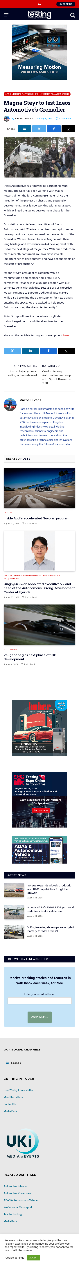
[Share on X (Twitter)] (39, 128)
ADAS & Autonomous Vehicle (21, 1200)
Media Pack (10, 1111)
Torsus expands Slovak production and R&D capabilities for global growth (50, 889)
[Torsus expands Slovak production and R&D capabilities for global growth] (14, 890)
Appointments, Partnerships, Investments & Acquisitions (37, 94)
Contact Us (10, 1104)
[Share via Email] (68, 128)
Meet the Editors (13, 1097)
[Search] (72, 15)
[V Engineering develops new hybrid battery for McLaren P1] (14, 932)
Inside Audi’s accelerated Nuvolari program (36, 518)
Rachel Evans (24, 118)
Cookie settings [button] (15, 1257)
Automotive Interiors (16, 1186)
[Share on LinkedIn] (24, 128)
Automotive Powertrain (17, 1193)
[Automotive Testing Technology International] (39, 15)
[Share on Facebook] (54, 128)
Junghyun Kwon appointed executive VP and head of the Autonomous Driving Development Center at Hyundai (39, 588)
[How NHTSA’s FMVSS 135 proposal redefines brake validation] (14, 912)
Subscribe (66, 4)
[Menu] (6, 15)
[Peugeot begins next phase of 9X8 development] (39, 624)
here (66, 335)
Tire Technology (13, 1214)
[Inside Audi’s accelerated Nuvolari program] (39, 488)
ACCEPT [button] (33, 1257)
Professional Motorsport (18, 1207)
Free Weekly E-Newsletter (18, 1090)
